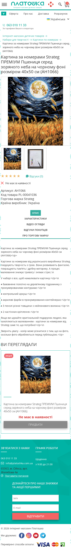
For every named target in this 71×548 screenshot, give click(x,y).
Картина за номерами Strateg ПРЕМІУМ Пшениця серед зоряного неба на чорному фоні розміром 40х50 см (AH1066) (35, 407)
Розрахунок (61, 13)
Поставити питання (16, 475)
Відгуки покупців (35, 230)
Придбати (35, 425)
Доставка (43, 13)
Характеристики (35, 218)
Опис (35, 213)
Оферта (13, 13)
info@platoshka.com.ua (19, 463)
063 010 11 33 (16, 25)
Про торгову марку (35, 235)
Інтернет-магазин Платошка (26, 528)
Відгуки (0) (36, 176)
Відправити (35, 516)
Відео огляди (36, 224)
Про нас (28, 13)
